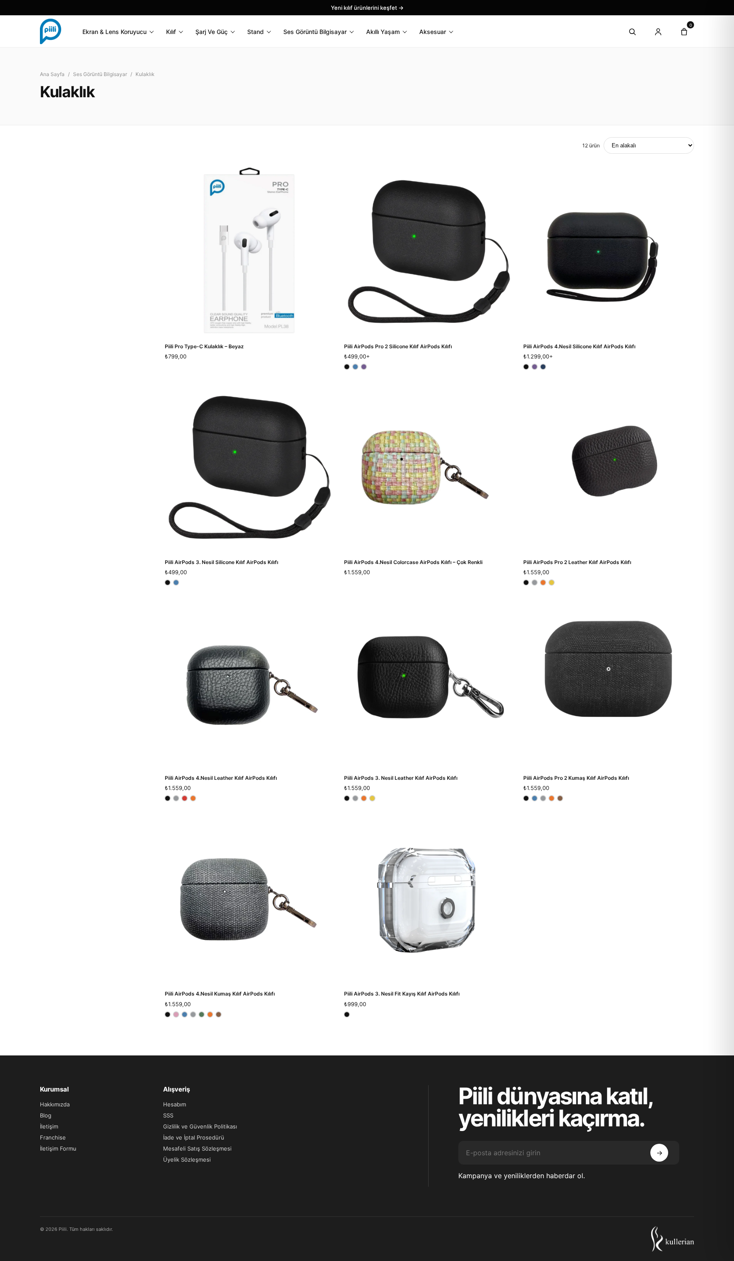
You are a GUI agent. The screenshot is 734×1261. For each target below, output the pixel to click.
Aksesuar (432, 31)
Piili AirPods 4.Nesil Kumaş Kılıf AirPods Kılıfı (220, 993)
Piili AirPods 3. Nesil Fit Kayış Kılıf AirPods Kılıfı (402, 993)
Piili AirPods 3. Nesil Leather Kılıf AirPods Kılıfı (400, 778)
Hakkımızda (55, 1104)
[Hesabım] (658, 31)
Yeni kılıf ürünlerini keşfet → (367, 7)
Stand (255, 31)
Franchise (53, 1137)
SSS (168, 1115)
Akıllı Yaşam (383, 31)
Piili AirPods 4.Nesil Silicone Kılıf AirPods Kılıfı (579, 346)
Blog (45, 1115)
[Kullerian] (672, 1239)
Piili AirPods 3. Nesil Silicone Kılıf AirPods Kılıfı (221, 562)
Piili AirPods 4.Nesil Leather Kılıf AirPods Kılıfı (221, 778)
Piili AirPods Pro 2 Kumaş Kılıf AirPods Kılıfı (576, 778)
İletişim (49, 1126)
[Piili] (50, 31)
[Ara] (632, 31)
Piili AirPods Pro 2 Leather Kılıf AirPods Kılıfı (577, 562)
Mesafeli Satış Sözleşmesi (197, 1148)
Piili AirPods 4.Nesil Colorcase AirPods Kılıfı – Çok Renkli (413, 562)
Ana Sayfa (52, 74)
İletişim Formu (58, 1148)
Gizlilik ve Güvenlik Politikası (200, 1126)
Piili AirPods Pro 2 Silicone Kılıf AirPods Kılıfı (398, 346)
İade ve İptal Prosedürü (193, 1137)
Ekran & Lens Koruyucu (114, 31)
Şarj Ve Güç (211, 31)
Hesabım (174, 1104)
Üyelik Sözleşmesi (187, 1159)
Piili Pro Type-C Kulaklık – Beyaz (204, 346)
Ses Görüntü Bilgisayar (315, 31)
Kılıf (171, 31)
